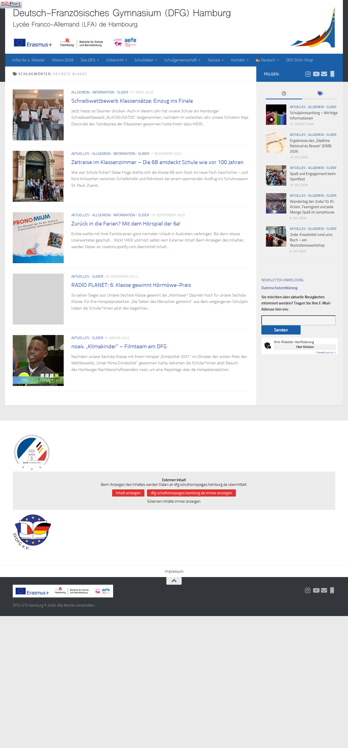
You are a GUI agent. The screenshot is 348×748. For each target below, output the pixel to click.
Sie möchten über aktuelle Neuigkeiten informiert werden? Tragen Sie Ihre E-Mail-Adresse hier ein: (296, 303)
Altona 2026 (63, 60)
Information (103, 92)
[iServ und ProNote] (332, 74)
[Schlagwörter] (320, 93)
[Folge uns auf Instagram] (308, 74)
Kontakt (238, 60)
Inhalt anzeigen (128, 493)
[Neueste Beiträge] (284, 93)
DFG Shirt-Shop (299, 60)
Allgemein (80, 92)
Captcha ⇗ (326, 352)
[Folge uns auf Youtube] (316, 74)
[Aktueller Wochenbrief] (324, 74)
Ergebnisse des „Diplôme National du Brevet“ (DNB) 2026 (310, 146)
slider (122, 92)
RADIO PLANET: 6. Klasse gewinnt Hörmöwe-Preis (131, 285)
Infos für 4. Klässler (28, 60)
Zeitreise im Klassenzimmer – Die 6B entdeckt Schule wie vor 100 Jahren (157, 162)
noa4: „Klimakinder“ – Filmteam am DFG (119, 346)
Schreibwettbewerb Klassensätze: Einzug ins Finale (132, 101)
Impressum (174, 571)
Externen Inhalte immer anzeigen (174, 501)
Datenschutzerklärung (279, 288)
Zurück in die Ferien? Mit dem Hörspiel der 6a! (125, 223)
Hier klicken (305, 347)
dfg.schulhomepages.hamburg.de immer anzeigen (191, 493)
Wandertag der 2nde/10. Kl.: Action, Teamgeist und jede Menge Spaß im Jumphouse (312, 207)
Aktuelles (80, 154)
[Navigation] (11, 4)
